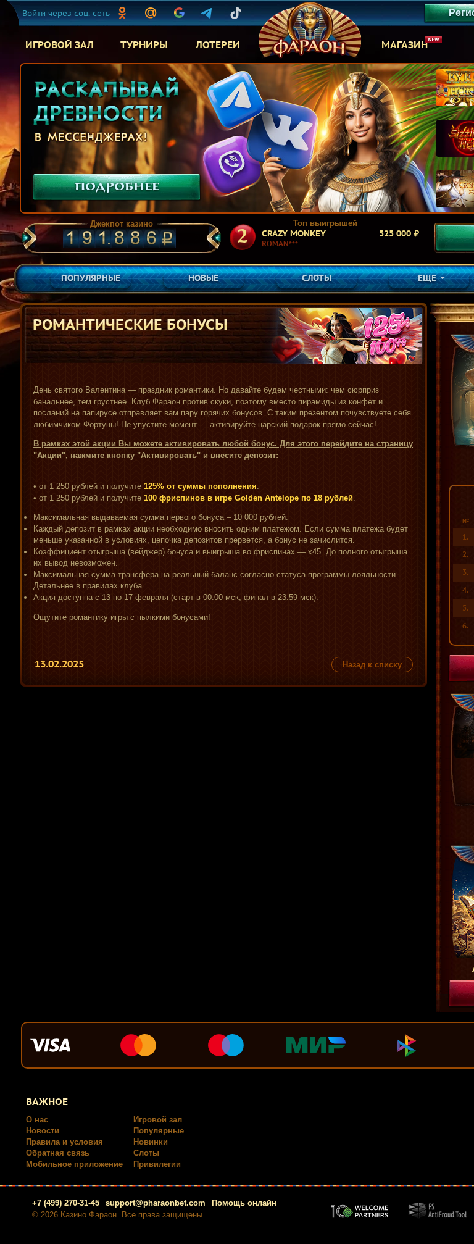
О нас (37, 1119)
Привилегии (157, 1164)
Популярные (158, 1130)
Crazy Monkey (294, 233)
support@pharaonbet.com (156, 1203)
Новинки (150, 1141)
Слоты (146, 1153)
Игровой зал (157, 1119)
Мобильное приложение (74, 1164)
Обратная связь (57, 1153)
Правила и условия (64, 1141)
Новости (42, 1130)
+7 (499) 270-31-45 (65, 1203)
